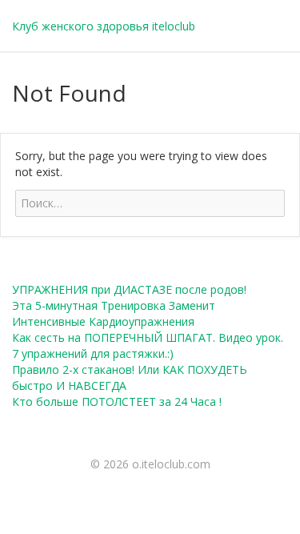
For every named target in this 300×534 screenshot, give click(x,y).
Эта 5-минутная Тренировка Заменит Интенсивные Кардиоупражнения (113, 313)
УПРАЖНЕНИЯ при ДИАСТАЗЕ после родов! (129, 289)
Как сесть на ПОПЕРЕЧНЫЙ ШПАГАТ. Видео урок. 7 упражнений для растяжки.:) (147, 345)
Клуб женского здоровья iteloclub (103, 26)
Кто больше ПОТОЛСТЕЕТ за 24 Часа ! (117, 401)
